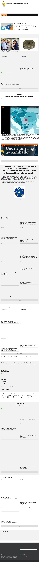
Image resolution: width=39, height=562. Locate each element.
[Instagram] (26, 556)
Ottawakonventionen (27, 53)
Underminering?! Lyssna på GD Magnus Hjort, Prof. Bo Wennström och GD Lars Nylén (28, 240)
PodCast (16, 522)
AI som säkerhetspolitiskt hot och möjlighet (6, 296)
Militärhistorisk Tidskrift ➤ (5, 371)
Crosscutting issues (8, 498)
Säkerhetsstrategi (12, 429)
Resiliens (34, 224)
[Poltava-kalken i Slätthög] (10, 60)
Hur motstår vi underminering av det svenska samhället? (8, 507)
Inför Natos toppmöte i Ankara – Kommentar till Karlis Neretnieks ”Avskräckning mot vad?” (28, 223)
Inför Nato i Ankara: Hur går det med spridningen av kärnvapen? (9, 237)
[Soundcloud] (23, 556)
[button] (19, 11)
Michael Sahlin (22, 69)
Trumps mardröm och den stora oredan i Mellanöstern (26, 68)
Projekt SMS (3, 499)
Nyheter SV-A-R (14, 498)
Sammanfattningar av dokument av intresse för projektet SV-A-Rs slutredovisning (28, 419)
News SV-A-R (11, 498)
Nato (33, 224)
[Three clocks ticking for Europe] (10, 208)
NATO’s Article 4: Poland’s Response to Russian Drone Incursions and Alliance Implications (9, 452)
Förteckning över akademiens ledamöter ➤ (7, 386)
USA (17, 322)
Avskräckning (29, 224)
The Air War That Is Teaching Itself (24, 320)
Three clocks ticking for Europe (5, 217)
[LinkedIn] (20, 556)
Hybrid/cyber (7, 522)
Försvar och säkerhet (12, 51)
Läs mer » (2, 358)
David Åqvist (3, 84)
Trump (9, 350)
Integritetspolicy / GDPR (4, 552)
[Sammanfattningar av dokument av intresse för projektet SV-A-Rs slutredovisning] (29, 413)
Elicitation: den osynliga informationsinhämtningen (7, 50)
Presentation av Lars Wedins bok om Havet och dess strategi (8, 428)
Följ (22, 551)
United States (31, 335)
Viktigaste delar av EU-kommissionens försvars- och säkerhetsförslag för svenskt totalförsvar (28, 467)
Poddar (8, 508)
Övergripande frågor (33, 504)
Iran (10, 322)
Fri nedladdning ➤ (4, 381)
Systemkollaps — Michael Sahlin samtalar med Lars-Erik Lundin (27, 268)
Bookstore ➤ (3, 379)
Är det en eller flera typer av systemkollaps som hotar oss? (27, 507)
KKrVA (3, 256)
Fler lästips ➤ (3, 383)
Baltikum (31, 224)
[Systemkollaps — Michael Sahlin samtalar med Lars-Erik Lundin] (29, 264)
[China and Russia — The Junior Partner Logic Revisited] (29, 277)
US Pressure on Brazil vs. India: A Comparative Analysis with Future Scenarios (28, 436)
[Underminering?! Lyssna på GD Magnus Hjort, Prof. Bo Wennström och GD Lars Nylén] (29, 233)
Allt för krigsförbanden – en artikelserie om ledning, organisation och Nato (9, 83)
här (27, 405)
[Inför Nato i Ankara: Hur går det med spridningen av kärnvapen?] (10, 232)
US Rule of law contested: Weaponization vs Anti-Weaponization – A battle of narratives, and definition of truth (9, 349)
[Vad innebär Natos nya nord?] (7, 26)
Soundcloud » (32, 96)
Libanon (13, 322)
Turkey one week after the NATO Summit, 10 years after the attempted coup (28, 334)
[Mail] (30, 556)
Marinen (10, 429)
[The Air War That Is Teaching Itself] (29, 314)
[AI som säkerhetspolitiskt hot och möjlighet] (10, 290)
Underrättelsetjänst (3, 52)
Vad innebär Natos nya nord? (20, 23)
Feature (6, 508)
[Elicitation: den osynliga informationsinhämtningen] (10, 44)
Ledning (16, 84)
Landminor (24, 53)
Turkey (29, 335)
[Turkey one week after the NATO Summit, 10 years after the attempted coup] (29, 328)
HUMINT (16, 51)
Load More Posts (19, 88)
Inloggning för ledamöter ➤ (5, 389)
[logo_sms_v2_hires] (19, 186)
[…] (29, 29)
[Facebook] (25, 556)
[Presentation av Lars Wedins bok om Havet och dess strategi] (10, 418)
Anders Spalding (3, 51)
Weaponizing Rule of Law (13, 350)
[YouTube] (22, 556)
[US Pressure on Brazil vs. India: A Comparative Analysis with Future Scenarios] (29, 429)
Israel (11, 322)
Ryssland (36, 224)
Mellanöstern (15, 322)
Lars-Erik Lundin (3, 218)
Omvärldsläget (34, 69)
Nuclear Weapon (11, 238)
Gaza (9, 322)
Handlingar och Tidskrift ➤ (5, 370)
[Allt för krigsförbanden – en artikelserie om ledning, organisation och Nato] (10, 77)
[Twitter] (28, 556)
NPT (9, 238)
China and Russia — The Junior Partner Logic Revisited (26, 282)
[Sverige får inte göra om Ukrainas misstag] (29, 44)
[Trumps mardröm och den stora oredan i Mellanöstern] (29, 61)
